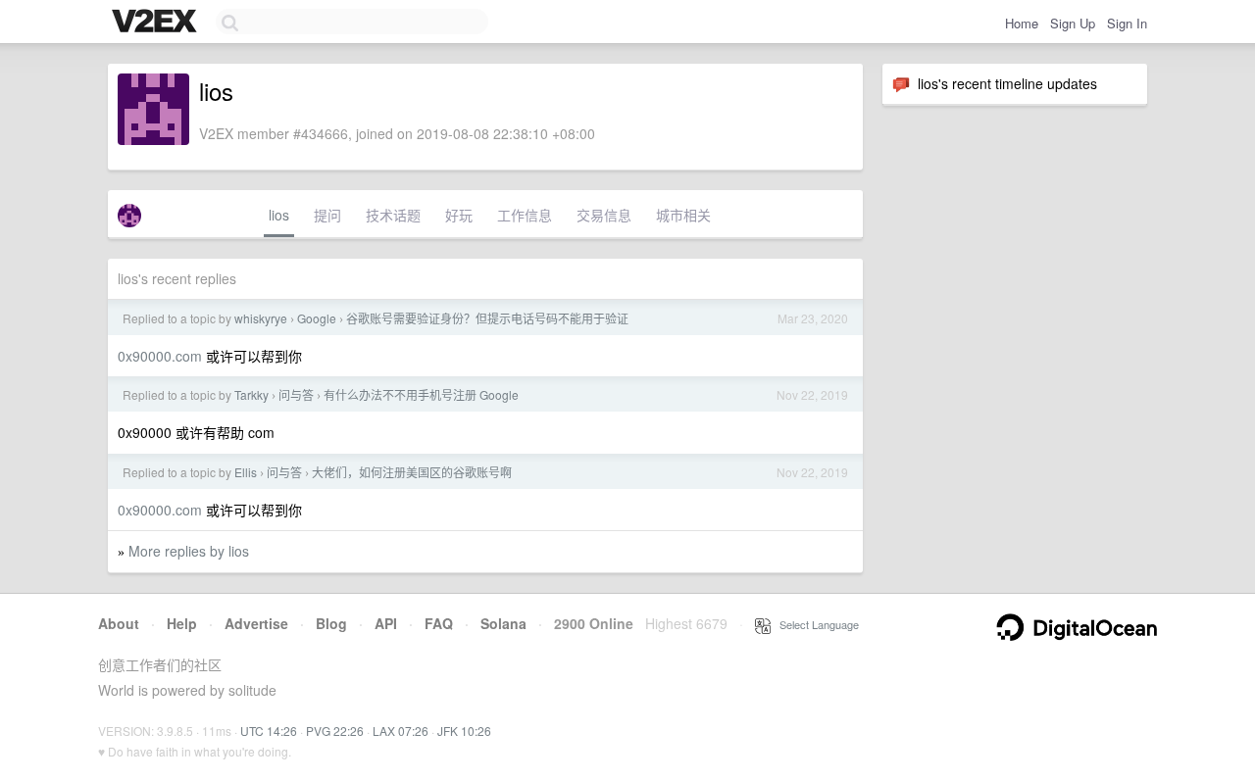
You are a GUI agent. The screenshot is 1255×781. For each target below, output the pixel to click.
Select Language (815, 624)
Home (1021, 23)
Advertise (256, 623)
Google (316, 318)
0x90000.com (160, 356)
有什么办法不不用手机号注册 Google (421, 394)
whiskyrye (260, 318)
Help (182, 623)
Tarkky (251, 394)
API (386, 623)
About (118, 623)
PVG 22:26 (335, 730)
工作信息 (524, 214)
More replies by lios (188, 551)
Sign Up (1072, 23)
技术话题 (393, 214)
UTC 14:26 (268, 730)
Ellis (245, 472)
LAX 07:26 (400, 730)
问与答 (296, 394)
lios (279, 214)
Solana (503, 623)
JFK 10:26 (464, 730)
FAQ (439, 623)
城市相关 (683, 214)
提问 (327, 214)
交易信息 (604, 214)
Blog (331, 623)
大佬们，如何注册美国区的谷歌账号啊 (412, 472)
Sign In (1127, 23)
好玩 (459, 214)
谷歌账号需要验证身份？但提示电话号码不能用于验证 (487, 318)
